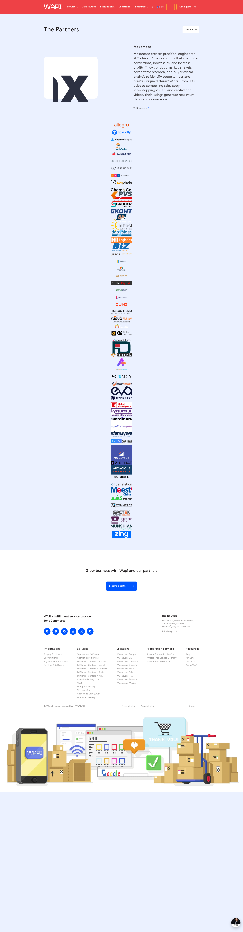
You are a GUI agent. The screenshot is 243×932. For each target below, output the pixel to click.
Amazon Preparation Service (160, 654)
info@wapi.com (170, 631)
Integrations (107, 7)
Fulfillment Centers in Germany (92, 669)
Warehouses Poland (126, 672)
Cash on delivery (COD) (89, 694)
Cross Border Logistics (88, 679)
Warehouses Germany (127, 662)
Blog (188, 654)
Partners (190, 658)
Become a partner (118, 586)
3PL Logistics (83, 690)
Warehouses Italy (125, 676)
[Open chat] (235, 922)
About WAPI (191, 665)
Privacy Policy (128, 706)
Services (71, 7)
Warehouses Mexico (126, 683)
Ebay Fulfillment (51, 658)
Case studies (89, 7)
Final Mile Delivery (86, 697)
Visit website (140, 108)
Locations (124, 7)
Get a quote (185, 7)
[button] (152, 7)
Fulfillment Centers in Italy (90, 676)
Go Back (189, 30)
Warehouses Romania (127, 679)
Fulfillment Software (54, 665)
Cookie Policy (147, 706)
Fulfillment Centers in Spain (90, 672)
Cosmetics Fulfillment (88, 658)
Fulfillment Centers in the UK (91, 665)
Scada (191, 706)
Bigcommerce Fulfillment (56, 662)
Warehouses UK (124, 658)
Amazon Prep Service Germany (161, 658)
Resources (140, 7)
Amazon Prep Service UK (159, 662)
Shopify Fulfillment (53, 654)
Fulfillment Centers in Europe (91, 662)
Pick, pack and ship (86, 687)
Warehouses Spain (125, 669)
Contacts (190, 662)
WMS (79, 683)
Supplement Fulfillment (88, 654)
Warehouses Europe (126, 654)
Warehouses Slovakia (127, 665)
